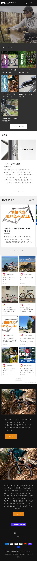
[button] (35, 3)
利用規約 (19, 557)
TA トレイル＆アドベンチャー (9, 94)
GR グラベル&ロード (24, 70)
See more (18, 378)
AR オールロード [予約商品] (9, 70)
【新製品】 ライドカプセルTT (9, 118)
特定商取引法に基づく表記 (11, 554)
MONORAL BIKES (14, 551)
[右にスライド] (23, 191)
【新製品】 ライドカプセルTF (27, 94)
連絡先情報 (23, 554)
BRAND (18, 514)
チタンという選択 (12, 164)
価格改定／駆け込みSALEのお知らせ (17, 229)
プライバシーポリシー (26, 551)
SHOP (11, 436)
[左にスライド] (14, 191)
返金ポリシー (30, 554)
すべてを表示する (18, 126)
